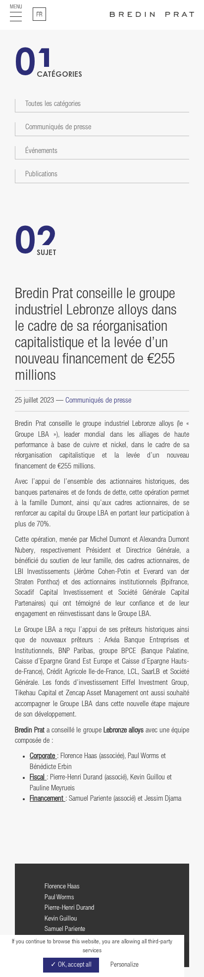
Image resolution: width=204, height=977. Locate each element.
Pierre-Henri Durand (69, 908)
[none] (39, 14)
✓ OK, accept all (71, 965)
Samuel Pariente (65, 929)
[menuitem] (39, 14)
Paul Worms (59, 897)
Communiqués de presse (58, 127)
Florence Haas (62, 886)
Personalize (124, 965)
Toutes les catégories (53, 104)
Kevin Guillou (61, 919)
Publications (41, 174)
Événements (41, 151)
